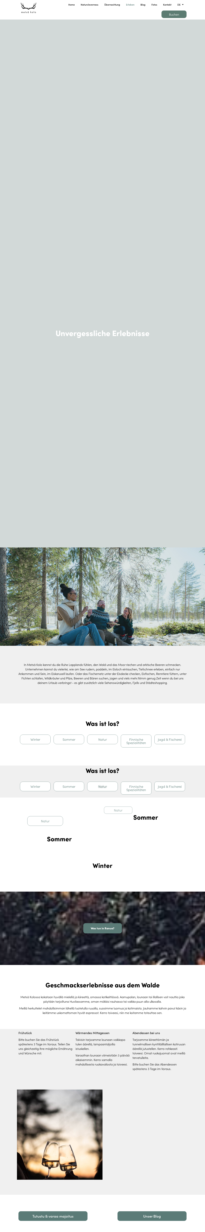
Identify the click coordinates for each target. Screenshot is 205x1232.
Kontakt (167, 4)
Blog (142, 4)
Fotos (154, 4)
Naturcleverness (89, 4)
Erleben (130, 4)
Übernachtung (112, 4)
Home (71, 4)
